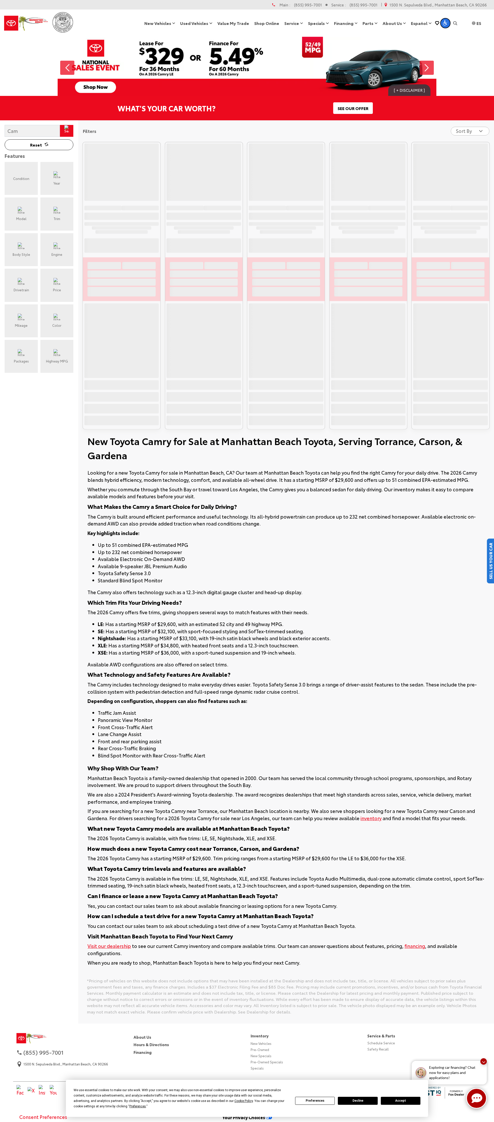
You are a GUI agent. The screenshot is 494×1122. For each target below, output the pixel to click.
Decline (357, 1100)
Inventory (260, 1035)
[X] (31, 1090)
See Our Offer (353, 108)
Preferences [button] (137, 1106)
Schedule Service (381, 1042)
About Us (142, 1037)
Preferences (315, 1100)
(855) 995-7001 (308, 4)
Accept (400, 1100)
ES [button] (479, 23)
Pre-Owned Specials (267, 1062)
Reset (36, 145)
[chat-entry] (476, 1098)
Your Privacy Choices (244, 1117)
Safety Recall (378, 1049)
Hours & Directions (151, 1044)
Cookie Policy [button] (243, 1101)
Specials (257, 1068)
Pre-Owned (260, 1049)
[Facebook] (20, 1090)
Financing (143, 1052)
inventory (371, 818)
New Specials (261, 1055)
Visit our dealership (109, 946)
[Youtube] (53, 1090)
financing (414, 946)
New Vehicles (261, 1043)
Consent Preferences (43, 1117)
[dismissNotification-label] (483, 1061)
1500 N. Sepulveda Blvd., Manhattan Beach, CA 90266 (438, 4)
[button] (445, 23)
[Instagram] (42, 1090)
